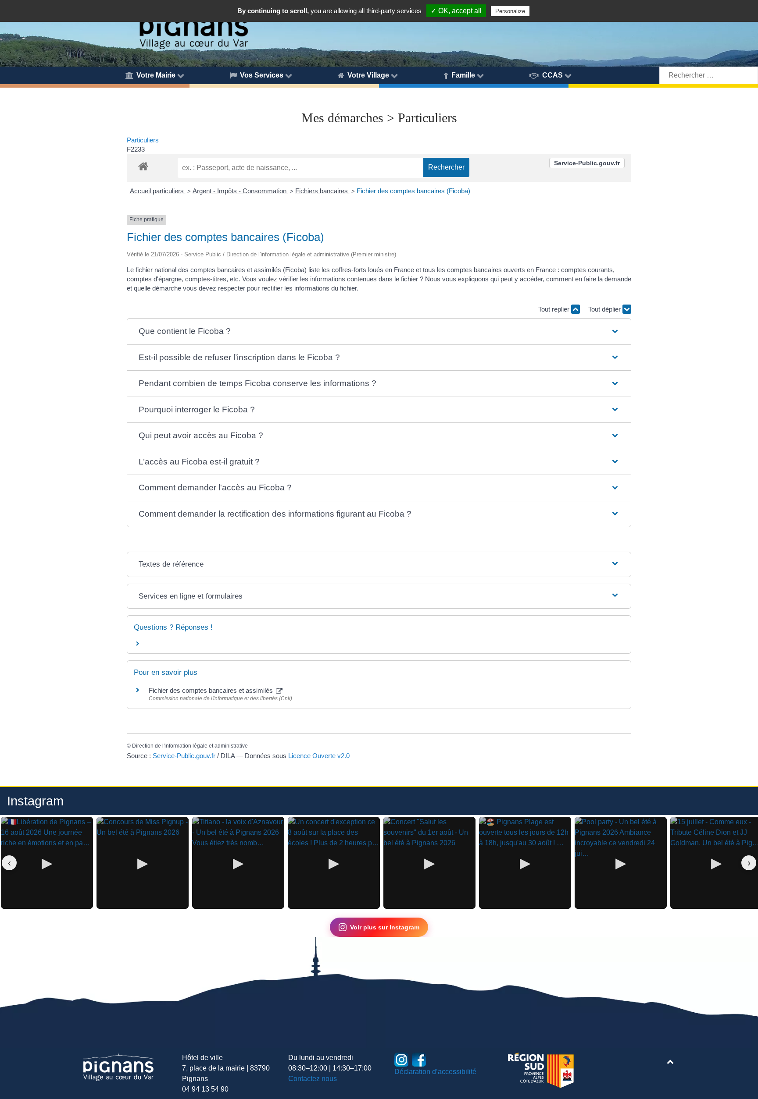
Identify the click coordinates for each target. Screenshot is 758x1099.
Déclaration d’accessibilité (435, 1071)
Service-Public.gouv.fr (587, 163)
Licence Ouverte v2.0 (319, 755)
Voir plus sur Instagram (384, 927)
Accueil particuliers (158, 191)
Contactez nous (312, 1078)
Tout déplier (605, 309)
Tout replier (554, 309)
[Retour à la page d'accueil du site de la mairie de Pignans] (193, 25)
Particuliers (143, 140)
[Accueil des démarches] (143, 165)
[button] (379, 331)
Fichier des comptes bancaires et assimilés (212, 690)
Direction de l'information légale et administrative (190, 746)
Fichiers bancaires (322, 191)
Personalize (510, 11)
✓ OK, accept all (456, 10)
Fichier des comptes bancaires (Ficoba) (413, 191)
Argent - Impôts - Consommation (240, 191)
